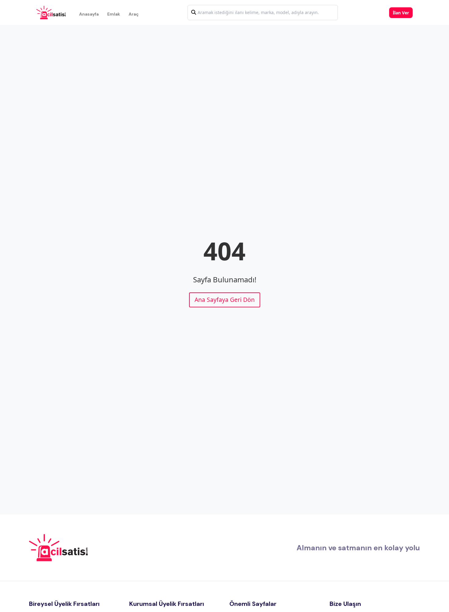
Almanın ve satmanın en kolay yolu (358, 547)
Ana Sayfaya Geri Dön (225, 299)
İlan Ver (401, 13)
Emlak (113, 14)
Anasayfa (89, 14)
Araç (134, 14)
